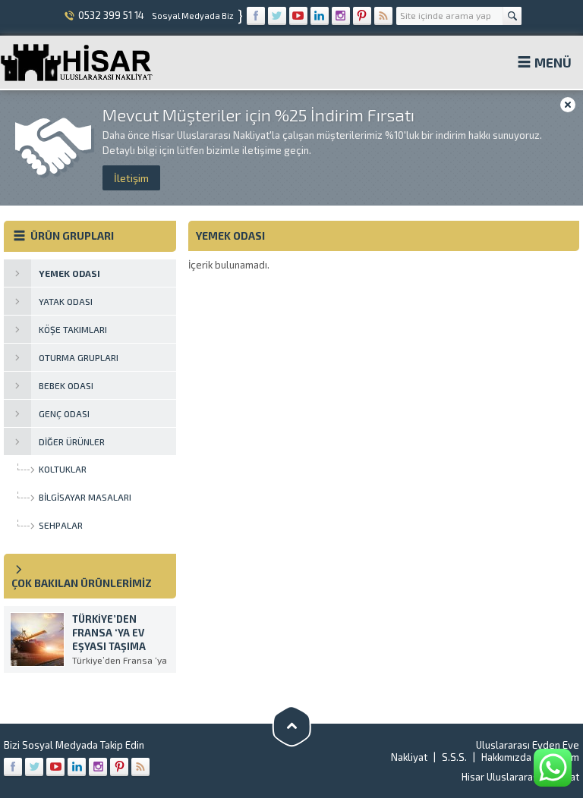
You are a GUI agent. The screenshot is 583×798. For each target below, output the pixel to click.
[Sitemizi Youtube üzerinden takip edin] (298, 16)
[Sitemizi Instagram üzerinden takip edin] (341, 16)
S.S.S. (454, 757)
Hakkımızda (506, 757)
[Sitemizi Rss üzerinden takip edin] (383, 16)
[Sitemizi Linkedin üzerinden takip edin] (319, 16)
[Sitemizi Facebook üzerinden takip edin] (256, 16)
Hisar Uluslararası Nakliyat (520, 777)
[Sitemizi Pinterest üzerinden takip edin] (362, 16)
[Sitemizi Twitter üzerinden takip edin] (277, 16)
